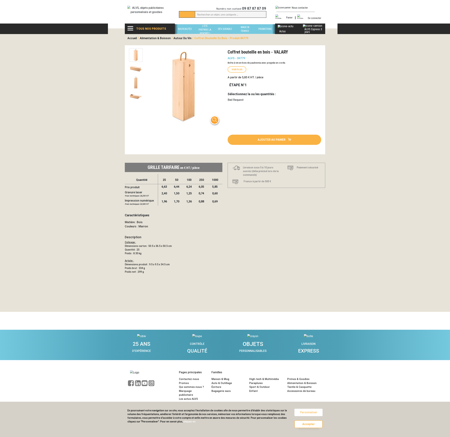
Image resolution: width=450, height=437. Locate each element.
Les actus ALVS (188, 398)
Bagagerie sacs (221, 391)
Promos (184, 383)
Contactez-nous (189, 379)
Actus (282, 31)
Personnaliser (308, 412)
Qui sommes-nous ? (191, 387)
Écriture (216, 387)
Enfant (253, 391)
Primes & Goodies (298, 379)
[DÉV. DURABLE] (225, 33)
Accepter (308, 424)
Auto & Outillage (221, 383)
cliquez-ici (189, 421)
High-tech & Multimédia (264, 379)
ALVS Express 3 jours (313, 30)
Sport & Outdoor (259, 387)
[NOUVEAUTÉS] (185, 33)
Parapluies (256, 383)
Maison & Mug (220, 379)
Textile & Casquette (299, 387)
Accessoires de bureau (301, 391)
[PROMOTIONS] (265, 33)
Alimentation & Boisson (302, 383)
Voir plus (237, 69)
